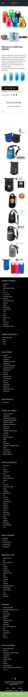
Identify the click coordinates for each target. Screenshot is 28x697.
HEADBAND (5, 298)
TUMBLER (5, 518)
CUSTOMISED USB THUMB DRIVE (10, 420)
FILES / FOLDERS (6, 614)
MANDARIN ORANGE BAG (8, 368)
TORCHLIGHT (6, 596)
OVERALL (5, 305)
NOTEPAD (5, 618)
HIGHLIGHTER (6, 616)
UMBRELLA (5, 520)
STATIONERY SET (6, 633)
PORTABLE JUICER (7, 501)
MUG (4, 495)
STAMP (4, 635)
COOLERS (5, 568)
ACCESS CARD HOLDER (8, 607)
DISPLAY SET (5, 611)
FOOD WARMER (6, 476)
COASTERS (5, 566)
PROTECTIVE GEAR (6, 544)
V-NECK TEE (5, 324)
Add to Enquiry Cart (10, 88)
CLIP (4, 467)
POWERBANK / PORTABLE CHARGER (11, 445)
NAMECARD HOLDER (7, 620)
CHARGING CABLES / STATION (9, 418)
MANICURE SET (5, 402)
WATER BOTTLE (6, 522)
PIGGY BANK (6, 499)
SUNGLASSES (6, 322)
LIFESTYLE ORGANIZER (8, 486)
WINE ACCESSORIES (7, 525)
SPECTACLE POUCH (7, 376)
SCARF (4, 311)
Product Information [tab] (14, 106)
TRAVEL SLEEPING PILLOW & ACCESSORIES (12, 667)
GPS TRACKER (6, 428)
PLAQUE (4, 341)
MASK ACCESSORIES (6, 542)
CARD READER (6, 416)
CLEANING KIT (6, 465)
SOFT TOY (5, 510)
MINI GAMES (5, 583)
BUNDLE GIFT (5, 538)
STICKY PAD (5, 637)
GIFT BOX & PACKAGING (8, 478)
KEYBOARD (6, 433)
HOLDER (5, 480)
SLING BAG (5, 374)
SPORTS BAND (6, 512)
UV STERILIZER (6, 450)
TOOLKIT (5, 594)
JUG (4, 482)
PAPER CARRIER (6, 587)
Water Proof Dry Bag (18, 91)
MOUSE (4, 439)
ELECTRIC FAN (6, 426)
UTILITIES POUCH (6, 384)
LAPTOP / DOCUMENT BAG (9, 365)
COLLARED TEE (6, 294)
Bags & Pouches (10, 91)
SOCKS (4, 319)
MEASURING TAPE (7, 493)
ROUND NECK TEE (7, 309)
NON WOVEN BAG (7, 370)
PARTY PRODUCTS (7, 590)
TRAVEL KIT (5, 663)
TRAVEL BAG (5, 382)
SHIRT (4, 313)
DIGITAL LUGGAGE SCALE (8, 648)
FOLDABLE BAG (6, 363)
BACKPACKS (5, 355)
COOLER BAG (6, 359)
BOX (4, 560)
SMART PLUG (6, 508)
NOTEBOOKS (6, 622)
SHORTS (5, 315)
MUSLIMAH (5, 303)
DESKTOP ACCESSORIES (8, 422)
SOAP (4, 592)
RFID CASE (5, 503)
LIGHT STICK (5, 435)
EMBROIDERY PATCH (7, 573)
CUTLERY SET (6, 471)
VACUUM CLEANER (7, 452)
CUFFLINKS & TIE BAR (7, 296)
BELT (4, 290)
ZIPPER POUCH (6, 391)
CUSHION (5, 469)
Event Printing (9, 690)
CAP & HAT (5, 292)
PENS (4, 628)
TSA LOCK (5, 669)
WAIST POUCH (6, 387)
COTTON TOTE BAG (7, 357)
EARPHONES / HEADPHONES (9, 424)
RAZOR (4, 441)
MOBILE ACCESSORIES (8, 437)
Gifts (7, 688)
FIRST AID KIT (6, 650)
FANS (4, 575)
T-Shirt (13, 688)
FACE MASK (4, 540)
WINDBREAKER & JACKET (8, 326)
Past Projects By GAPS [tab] (14, 103)
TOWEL (4, 516)
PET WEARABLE (6, 307)
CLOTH (4, 564)
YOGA (4, 527)
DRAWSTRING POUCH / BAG (9, 361)
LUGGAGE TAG (6, 657)
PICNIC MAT (5, 497)
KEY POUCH (6, 484)
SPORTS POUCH (6, 514)
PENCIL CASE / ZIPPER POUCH (9, 626)
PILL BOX (5, 661)
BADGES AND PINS (7, 558)
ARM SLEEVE (5, 284)
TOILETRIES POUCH (7, 378)
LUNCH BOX (5, 491)
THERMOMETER (5, 547)
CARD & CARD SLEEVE (8, 562)
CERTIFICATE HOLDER (7, 337)
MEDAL (3, 339)
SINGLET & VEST (6, 317)
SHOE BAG (5, 372)
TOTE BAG (5, 380)
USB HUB (5, 447)
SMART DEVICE (6, 443)
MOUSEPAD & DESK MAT (8, 585)
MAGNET (5, 581)
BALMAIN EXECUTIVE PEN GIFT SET (10, 609)
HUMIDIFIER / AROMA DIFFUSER (10, 430)
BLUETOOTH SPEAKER (7, 414)
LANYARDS (5, 579)
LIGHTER (5, 489)
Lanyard (20, 688)
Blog (16, 690)
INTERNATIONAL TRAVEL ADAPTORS (11, 652)
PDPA (21, 690)
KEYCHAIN (5, 577)
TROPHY (4, 344)
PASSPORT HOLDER (7, 659)
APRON (4, 286)
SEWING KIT (5, 506)
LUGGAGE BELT (6, 655)
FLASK (4, 474)
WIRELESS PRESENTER (8, 454)
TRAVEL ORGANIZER (7, 665)
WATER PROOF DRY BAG (8, 389)
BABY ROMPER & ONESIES (8, 288)
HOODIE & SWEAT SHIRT (8, 300)
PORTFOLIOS (6, 630)
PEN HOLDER (6, 624)
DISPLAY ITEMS (6, 571)
